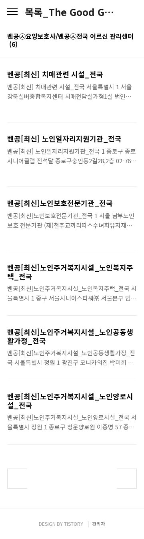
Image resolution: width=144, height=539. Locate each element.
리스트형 (132, 45)
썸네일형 (121, 45)
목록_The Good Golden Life (72, 12)
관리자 (98, 523)
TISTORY (73, 523)
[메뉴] (12, 12)
